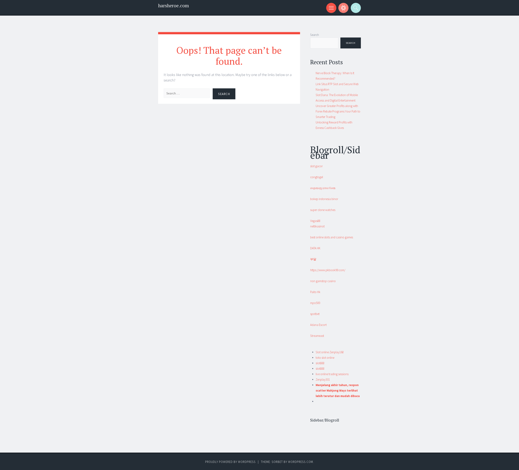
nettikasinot (317, 226)
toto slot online (325, 358)
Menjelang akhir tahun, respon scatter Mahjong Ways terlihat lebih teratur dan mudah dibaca (338, 390)
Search (314, 35)
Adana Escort (318, 325)
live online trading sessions (332, 374)
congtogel (316, 177)
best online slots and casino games (331, 237)
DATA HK (315, 248)
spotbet (315, 314)
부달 (313, 259)
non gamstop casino (323, 281)
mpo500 (315, 303)
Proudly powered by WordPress (230, 462)
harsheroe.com (173, 5)
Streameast (317, 336)
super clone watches (322, 210)
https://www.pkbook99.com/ (327, 270)
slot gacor (316, 166)
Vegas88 (315, 221)
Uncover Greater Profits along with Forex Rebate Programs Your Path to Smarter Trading (338, 111)
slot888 (320, 363)
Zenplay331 (323, 379)
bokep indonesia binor (324, 199)
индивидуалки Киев (323, 188)
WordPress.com (300, 462)
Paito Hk (315, 292)
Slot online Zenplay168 (330, 352)
